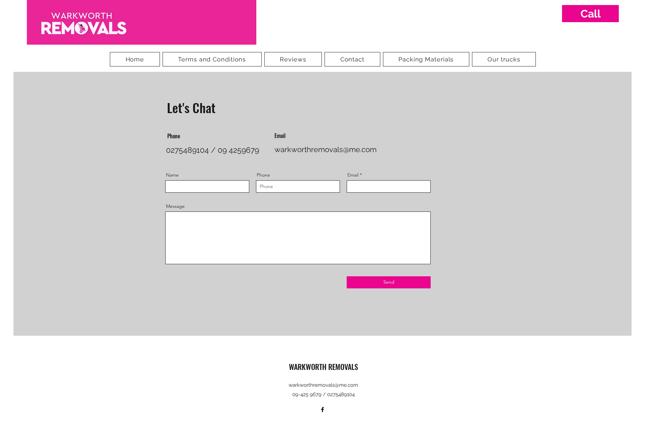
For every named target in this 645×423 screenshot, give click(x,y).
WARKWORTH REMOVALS (323, 366)
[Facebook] (322, 409)
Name (172, 175)
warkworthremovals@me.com (325, 149)
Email (352, 175)
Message (175, 206)
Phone (263, 175)
